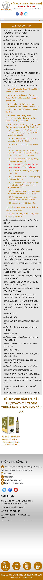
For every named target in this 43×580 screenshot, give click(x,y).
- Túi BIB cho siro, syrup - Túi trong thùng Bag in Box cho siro (24, 178)
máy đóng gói (38, 566)
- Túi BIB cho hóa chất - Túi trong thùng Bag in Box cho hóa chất (23, 160)
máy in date (16, 566)
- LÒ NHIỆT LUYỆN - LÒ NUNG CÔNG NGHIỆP (20, 237)
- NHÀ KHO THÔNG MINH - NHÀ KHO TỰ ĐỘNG (21, 393)
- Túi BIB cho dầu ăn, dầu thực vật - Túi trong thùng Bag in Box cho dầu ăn (23, 166)
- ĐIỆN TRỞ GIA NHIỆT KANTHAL (16, 37)
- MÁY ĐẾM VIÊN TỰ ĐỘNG (13, 253)
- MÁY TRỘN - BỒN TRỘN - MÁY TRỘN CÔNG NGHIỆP (20, 221)
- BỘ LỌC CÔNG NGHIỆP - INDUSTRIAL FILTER (21, 44)
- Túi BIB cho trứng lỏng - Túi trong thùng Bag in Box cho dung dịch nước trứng (24, 192)
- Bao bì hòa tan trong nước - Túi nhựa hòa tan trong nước (22, 208)
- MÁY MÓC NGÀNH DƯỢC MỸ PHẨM (17, 370)
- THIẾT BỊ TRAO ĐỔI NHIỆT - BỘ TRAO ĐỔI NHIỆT (19, 388)
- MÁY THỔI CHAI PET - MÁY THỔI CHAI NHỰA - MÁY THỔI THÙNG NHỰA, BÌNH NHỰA (21, 80)
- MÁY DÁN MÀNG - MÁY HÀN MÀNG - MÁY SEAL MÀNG (20, 345)
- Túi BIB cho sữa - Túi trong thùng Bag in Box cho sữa (24, 172)
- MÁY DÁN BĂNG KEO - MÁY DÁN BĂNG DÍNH (21, 301)
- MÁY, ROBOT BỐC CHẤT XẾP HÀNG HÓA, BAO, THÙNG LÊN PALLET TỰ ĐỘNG (21, 283)
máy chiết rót (27, 566)
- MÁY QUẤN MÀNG (11, 350)
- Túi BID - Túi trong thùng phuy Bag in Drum (23, 145)
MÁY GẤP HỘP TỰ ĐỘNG (10, 511)
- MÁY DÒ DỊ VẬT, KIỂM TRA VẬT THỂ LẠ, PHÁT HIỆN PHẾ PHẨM (21, 355)
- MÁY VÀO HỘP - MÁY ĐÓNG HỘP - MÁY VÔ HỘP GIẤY (22, 264)
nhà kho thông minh (5, 566)
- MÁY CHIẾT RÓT (10, 317)
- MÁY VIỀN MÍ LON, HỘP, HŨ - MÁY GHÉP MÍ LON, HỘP (20, 328)
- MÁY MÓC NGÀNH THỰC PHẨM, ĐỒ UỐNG (20, 366)
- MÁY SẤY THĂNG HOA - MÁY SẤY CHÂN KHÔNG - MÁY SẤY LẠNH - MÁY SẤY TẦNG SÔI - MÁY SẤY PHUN (21, 243)
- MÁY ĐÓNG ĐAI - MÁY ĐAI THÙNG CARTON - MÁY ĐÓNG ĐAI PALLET (21, 289)
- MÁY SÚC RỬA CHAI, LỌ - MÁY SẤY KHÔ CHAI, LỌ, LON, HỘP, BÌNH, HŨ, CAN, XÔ (21, 270)
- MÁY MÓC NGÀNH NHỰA (13, 233)
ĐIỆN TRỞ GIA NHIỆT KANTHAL (13, 507)
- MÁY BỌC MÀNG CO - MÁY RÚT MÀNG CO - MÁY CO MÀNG (20, 338)
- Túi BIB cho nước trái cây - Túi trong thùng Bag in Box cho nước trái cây (22, 198)
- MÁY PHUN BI (9, 69)
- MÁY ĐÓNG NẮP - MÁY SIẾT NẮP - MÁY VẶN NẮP (21, 322)
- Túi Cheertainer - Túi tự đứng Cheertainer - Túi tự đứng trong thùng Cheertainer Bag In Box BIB (21, 118)
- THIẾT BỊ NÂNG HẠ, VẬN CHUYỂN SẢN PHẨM (21, 374)
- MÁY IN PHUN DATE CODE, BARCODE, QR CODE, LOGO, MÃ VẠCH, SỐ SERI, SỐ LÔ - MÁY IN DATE (22, 380)
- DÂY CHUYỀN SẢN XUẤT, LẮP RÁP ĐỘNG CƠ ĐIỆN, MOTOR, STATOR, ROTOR (21, 31)
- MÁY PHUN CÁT (10, 66)
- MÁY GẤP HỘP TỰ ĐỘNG (13, 40)
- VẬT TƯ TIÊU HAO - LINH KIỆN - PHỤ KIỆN (20, 86)
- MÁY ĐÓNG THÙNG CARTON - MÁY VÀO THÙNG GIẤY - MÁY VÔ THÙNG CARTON (19, 296)
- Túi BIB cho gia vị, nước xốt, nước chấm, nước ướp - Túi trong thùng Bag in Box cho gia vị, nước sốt (23, 132)
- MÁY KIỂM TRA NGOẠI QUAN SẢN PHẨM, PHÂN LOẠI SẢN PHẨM (19, 361)
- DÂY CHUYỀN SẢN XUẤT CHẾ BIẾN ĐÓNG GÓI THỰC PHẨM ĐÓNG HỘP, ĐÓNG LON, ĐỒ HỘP (21, 258)
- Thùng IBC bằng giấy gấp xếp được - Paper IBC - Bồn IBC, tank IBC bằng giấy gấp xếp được (22, 97)
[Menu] (2, 20)
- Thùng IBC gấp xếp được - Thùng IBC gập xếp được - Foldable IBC (23, 90)
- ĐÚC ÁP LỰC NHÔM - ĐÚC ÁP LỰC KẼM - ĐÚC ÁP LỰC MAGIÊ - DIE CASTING (21, 74)
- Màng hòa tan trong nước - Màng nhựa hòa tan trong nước (22, 214)
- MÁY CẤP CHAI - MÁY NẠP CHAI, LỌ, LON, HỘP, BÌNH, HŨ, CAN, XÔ (22, 277)
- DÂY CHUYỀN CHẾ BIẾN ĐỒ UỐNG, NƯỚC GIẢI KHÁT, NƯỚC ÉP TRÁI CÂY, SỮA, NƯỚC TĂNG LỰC (21, 307)
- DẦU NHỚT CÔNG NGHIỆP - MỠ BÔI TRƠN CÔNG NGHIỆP (20, 49)
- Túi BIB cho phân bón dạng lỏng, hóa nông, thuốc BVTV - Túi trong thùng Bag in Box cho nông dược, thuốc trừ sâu (24, 152)
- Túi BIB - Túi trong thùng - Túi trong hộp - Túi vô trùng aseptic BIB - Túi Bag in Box (23, 125)
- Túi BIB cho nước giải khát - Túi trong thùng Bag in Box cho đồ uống (22, 139)
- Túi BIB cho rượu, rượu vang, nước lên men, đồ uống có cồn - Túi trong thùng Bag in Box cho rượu (23, 185)
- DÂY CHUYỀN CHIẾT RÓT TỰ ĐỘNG (17, 249)
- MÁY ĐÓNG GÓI (9, 314)
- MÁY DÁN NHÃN (10, 334)
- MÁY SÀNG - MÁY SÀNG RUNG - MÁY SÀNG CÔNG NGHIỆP (20, 228)
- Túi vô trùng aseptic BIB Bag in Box (22, 203)
